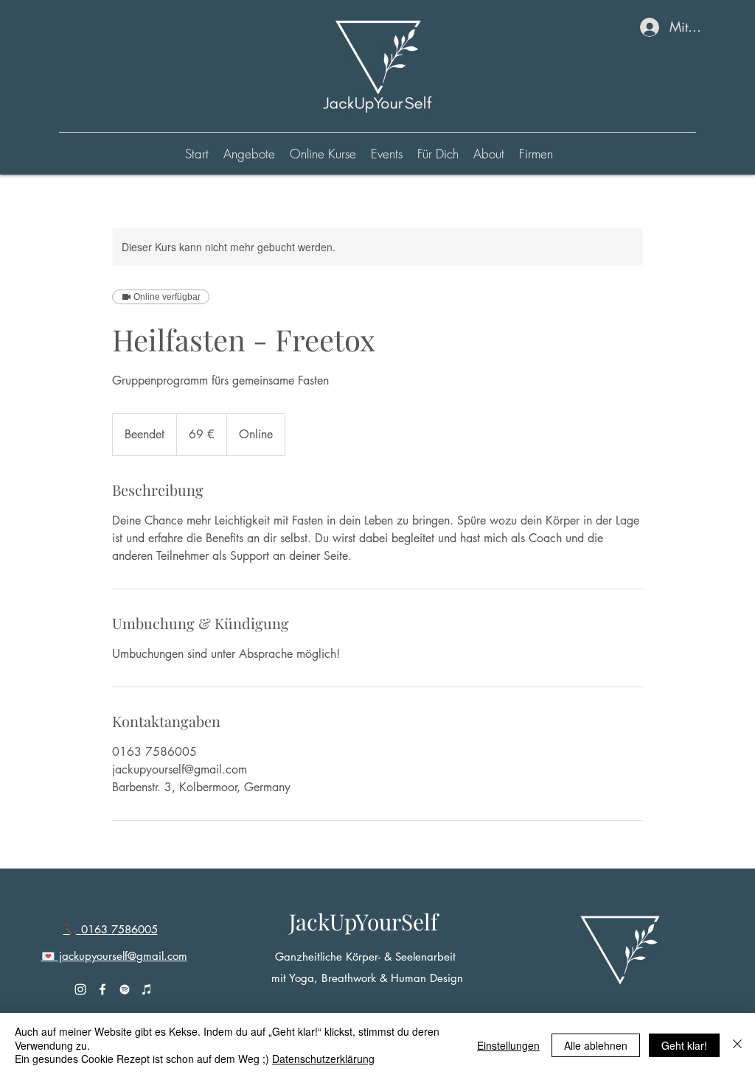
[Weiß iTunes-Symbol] (146, 989)
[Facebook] (102, 989)
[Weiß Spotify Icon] (124, 989)
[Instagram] (80, 989)
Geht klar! (684, 1045)
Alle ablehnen (595, 1045)
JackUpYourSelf (363, 921)
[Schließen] (737, 1045)
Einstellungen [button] (508, 1045)
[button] (322, 154)
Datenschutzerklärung (323, 1058)
